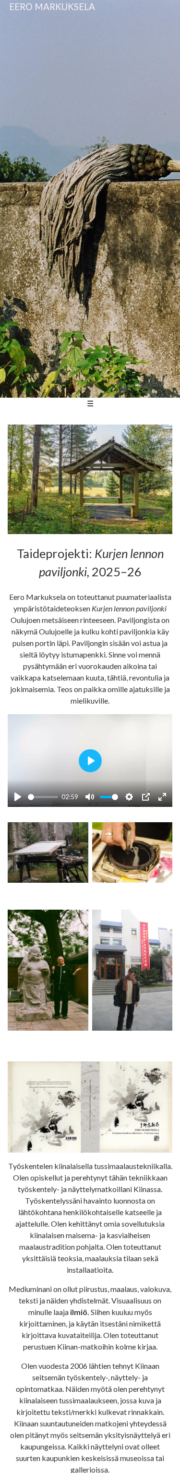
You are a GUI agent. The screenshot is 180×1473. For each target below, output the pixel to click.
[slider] (43, 797)
